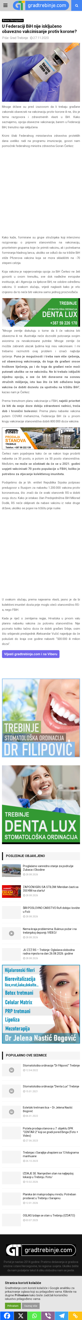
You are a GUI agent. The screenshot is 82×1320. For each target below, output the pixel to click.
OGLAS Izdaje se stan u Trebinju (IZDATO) (49, 1215)
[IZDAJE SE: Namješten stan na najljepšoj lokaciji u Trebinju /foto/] (11, 1178)
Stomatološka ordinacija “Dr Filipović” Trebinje (51, 1065)
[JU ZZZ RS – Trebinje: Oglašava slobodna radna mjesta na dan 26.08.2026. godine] (11, 954)
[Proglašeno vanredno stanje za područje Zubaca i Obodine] (11, 870)
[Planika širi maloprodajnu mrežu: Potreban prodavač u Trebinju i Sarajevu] (11, 1199)
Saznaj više (30, 1305)
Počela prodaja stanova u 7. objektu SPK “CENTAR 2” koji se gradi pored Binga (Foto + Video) (50, 1132)
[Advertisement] (41, 193)
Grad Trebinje (19, 38)
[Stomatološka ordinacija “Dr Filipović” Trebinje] (11, 1070)
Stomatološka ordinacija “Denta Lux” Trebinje (51, 1086)
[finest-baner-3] (41, 448)
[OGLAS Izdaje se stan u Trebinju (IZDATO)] (11, 1220)
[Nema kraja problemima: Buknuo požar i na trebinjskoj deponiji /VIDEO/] (11, 933)
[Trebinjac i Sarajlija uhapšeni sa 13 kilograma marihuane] (11, 1157)
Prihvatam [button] (13, 1305)
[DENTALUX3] (41, 325)
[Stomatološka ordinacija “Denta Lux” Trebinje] (11, 1091)
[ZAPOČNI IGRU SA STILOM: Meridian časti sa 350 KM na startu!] (11, 891)
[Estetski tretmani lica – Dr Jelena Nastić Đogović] (11, 1112)
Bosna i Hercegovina (13, 20)
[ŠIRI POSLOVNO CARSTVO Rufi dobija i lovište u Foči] (11, 912)
